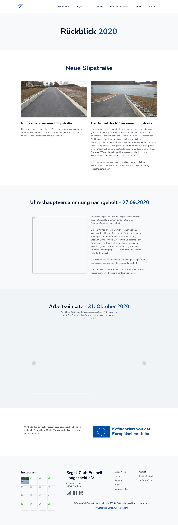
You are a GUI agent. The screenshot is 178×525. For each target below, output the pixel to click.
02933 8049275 (146, 476)
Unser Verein (61, 6)
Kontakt (153, 6)
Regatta (118, 480)
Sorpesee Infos (121, 489)
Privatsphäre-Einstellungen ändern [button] (111, 507)
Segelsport (81, 6)
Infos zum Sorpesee (119, 6)
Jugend (138, 6)
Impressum (144, 503)
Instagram (29, 472)
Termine (99, 6)
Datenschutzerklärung (126, 503)
